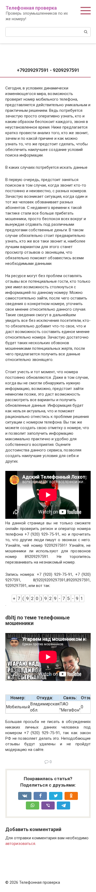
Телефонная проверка (31, 8)
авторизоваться (20, 843)
